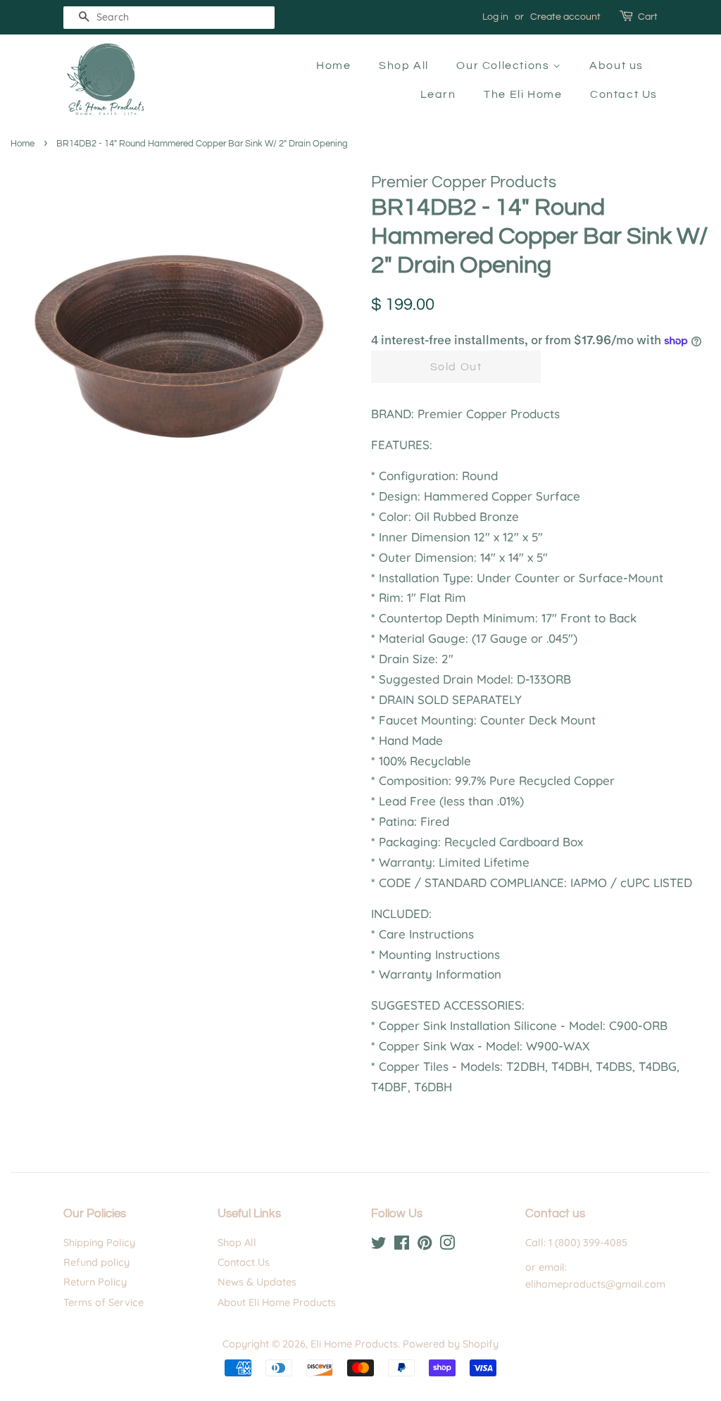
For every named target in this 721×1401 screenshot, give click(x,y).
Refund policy (96, 1262)
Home (333, 65)
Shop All (404, 65)
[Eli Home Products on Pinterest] (424, 1245)
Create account (565, 17)
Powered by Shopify (451, 1344)
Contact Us (624, 94)
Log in (495, 17)
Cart (648, 17)
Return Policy (95, 1282)
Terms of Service (103, 1302)
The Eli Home (523, 94)
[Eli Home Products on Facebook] (402, 1245)
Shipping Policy (99, 1242)
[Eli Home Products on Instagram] (447, 1245)
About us (616, 65)
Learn (438, 94)
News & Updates (257, 1282)
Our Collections (504, 65)
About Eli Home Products (277, 1302)
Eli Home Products (354, 1344)
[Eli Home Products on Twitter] (379, 1245)
